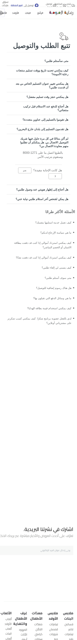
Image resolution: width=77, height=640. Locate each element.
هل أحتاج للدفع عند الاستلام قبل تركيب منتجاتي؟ (45, 108)
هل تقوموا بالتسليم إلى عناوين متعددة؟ (45, 119)
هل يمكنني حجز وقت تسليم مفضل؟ (47, 96)
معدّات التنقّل (38, 627)
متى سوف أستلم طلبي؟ (56, 282)
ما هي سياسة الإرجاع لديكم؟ (53, 233)
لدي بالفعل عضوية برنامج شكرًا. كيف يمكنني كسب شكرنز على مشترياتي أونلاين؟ (40, 328)
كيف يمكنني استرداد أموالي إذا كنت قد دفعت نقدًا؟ (40, 260)
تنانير (70, 629)
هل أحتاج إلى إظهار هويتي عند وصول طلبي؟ (42, 189)
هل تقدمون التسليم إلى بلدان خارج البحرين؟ (42, 129)
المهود (23, 629)
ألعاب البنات (8, 631)
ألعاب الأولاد (8, 621)
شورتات (53, 634)
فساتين (68, 624)
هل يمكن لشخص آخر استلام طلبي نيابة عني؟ (42, 199)
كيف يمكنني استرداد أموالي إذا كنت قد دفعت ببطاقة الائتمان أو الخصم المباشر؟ (39, 247)
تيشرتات (69, 634)
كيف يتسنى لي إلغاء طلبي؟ (54, 271)
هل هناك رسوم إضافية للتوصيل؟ (51, 292)
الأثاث (24, 634)
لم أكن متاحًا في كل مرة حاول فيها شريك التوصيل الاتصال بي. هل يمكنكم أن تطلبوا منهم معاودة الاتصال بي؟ (44, 142)
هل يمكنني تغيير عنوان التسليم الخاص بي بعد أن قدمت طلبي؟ (42, 85)
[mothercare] (59, 13)
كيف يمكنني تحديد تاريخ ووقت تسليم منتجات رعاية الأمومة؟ (42, 72)
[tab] (38, 61)
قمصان (53, 629)
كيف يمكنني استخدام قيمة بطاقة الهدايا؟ (46, 314)
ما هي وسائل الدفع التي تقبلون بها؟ (50, 303)
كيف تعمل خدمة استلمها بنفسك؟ (51, 222)
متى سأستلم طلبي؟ (56, 60)
